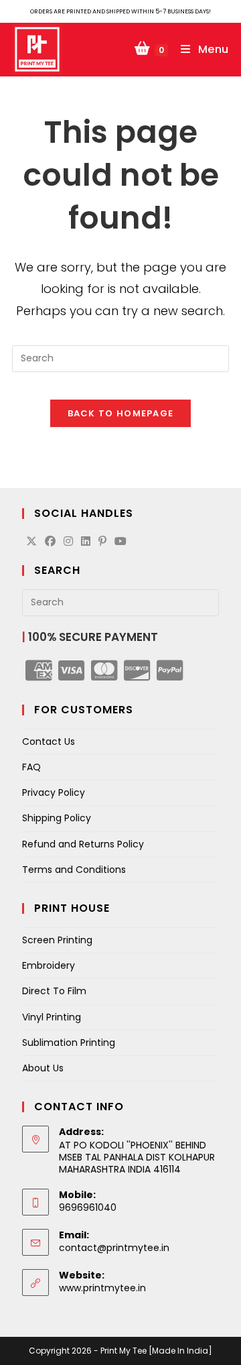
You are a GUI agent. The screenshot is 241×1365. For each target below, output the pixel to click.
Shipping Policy (56, 818)
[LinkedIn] (85, 542)
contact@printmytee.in (114, 1247)
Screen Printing (57, 940)
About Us (43, 1068)
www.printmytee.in (102, 1288)
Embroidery (48, 965)
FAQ (31, 767)
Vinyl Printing (51, 1017)
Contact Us (48, 741)
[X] (31, 542)
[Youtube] (120, 542)
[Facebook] (50, 542)
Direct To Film (54, 991)
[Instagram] (68, 542)
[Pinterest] (102, 542)
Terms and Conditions (74, 869)
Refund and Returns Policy (83, 844)
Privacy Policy (53, 792)
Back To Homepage (121, 413)
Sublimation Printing (68, 1042)
